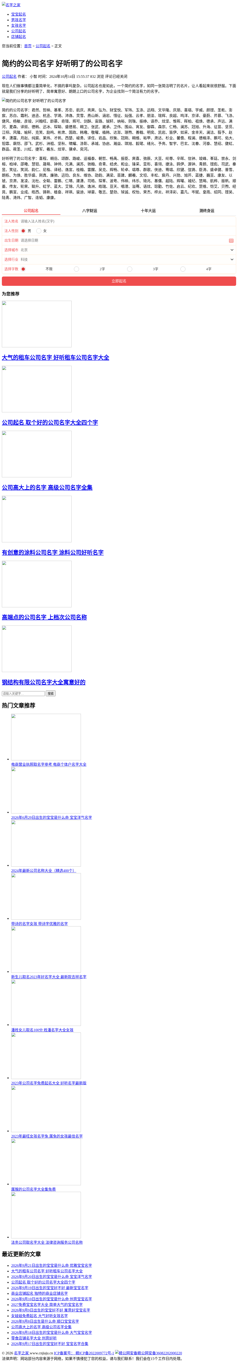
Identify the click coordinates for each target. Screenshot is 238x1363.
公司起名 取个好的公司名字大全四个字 (50, 423)
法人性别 (11, 231)
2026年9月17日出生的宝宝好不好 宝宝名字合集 (49, 1344)
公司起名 (18, 31)
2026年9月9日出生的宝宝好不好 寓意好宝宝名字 (50, 1310)
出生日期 (11, 240)
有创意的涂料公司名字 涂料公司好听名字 (53, 553)
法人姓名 (11, 221)
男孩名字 (18, 20)
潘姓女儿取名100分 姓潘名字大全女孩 (42, 1030)
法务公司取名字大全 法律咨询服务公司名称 (47, 1242)
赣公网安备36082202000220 (159, 1353)
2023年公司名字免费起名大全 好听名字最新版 (48, 1083)
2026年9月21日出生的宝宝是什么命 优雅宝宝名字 (51, 1265)
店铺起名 (18, 37)
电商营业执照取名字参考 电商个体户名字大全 (48, 764)
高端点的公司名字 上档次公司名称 (44, 617)
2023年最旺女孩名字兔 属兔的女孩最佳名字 (47, 1136)
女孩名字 (18, 25)
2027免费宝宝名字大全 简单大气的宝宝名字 (47, 1305)
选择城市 (11, 250)
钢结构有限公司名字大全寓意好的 (44, 682)
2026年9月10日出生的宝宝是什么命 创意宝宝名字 (51, 1299)
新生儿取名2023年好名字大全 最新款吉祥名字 (48, 977)
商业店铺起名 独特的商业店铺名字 (39, 1293)
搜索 (51, 693)
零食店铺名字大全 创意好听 (34, 1338)
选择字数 (11, 269)
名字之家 (22, 1353)
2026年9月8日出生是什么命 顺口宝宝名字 (45, 1321)
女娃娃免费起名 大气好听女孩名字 (39, 1316)
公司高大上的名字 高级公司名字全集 (47, 488)
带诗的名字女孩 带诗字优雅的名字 (39, 924)
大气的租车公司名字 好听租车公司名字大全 (55, 358)
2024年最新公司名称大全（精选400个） (43, 871)
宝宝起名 (18, 14)
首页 (28, 46)
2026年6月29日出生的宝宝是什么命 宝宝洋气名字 (51, 818)
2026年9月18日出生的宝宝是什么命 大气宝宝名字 (51, 1333)
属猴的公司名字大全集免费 (33, 1189)
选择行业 (11, 259)
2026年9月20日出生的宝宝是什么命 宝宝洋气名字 (51, 1277)
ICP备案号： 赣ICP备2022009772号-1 (84, 1353)
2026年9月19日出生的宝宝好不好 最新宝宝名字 (49, 1288)
